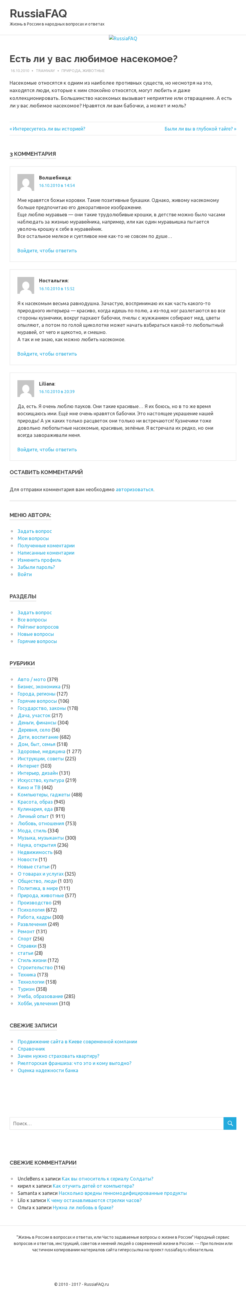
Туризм (26, 989)
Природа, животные (83, 70)
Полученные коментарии (46, 545)
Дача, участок (34, 715)
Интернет (28, 765)
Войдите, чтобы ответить (47, 250)
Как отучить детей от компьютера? (93, 1186)
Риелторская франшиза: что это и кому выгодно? (74, 1063)
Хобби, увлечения (38, 1003)
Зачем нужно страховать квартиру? (58, 1056)
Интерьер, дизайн (38, 773)
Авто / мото (32, 679)
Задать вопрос (35, 531)
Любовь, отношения (41, 823)
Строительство (35, 967)
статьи (25, 953)
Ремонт (26, 931)
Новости (28, 859)
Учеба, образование (40, 996)
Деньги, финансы (37, 722)
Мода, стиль (32, 830)
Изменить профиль (39, 560)
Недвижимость (35, 852)
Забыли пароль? (36, 567)
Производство (35, 902)
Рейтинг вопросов (38, 627)
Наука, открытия (37, 845)
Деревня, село (34, 729)
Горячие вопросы (37, 641)
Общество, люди (37, 881)
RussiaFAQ (38, 13)
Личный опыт (33, 816)
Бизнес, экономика (39, 686)
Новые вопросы (36, 634)
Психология (31, 910)
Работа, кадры (34, 917)
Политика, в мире (38, 888)
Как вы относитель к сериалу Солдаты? (107, 1178)
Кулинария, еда (35, 809)
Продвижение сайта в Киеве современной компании (77, 1041)
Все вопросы (32, 619)
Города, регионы (37, 693)
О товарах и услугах (41, 874)
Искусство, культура (41, 780)
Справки (27, 946)
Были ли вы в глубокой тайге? (199, 128)
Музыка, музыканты (41, 837)
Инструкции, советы (41, 758)
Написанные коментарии (46, 552)
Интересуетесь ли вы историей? (49, 128)
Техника (27, 974)
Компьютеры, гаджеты (44, 794)
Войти (25, 574)
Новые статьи (34, 866)
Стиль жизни (32, 960)
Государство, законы (42, 708)
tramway (45, 70)
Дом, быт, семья (37, 744)
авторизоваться (134, 489)
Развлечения (32, 924)
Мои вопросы (33, 538)
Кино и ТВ (29, 787)
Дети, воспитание (38, 737)
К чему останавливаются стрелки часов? (94, 1200)
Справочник (31, 1048)
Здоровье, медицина (41, 751)
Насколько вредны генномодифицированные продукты (123, 1193)
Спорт (25, 938)
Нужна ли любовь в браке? (83, 1207)
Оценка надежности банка (48, 1070)
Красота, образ (35, 801)
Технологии (31, 982)
